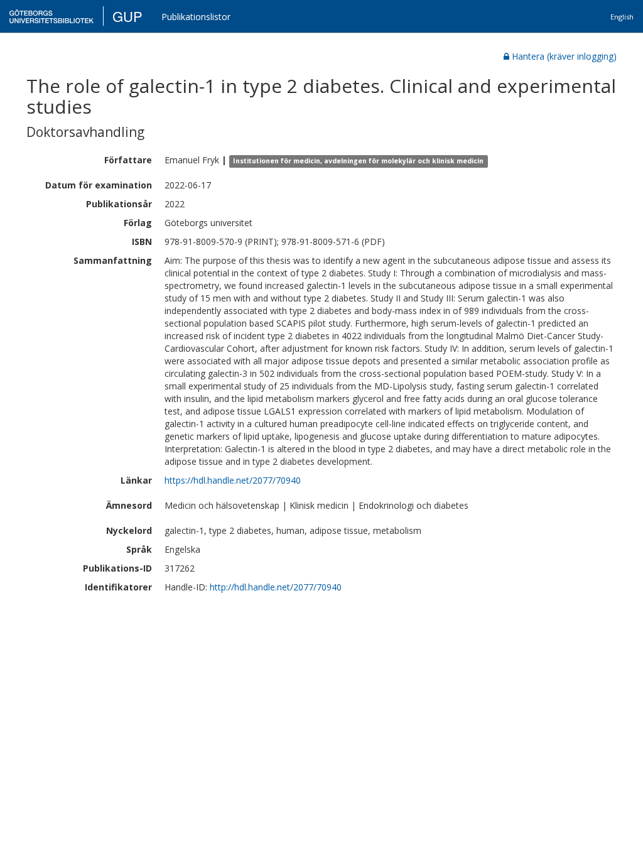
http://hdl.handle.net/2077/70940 (276, 587)
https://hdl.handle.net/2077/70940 (233, 480)
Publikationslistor (195, 17)
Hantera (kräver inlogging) (564, 56)
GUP (127, 16)
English (622, 16)
